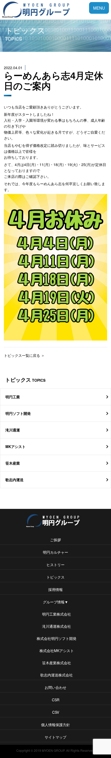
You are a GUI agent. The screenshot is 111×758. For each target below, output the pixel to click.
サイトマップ (55, 737)
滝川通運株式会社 (55, 626)
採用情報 (55, 589)
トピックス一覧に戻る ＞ (24, 355)
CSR (55, 699)
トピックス (55, 577)
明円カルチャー (55, 552)
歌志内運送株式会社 (55, 674)
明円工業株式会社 (55, 614)
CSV (55, 712)
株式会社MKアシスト (55, 650)
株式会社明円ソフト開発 (55, 638)
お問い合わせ (55, 687)
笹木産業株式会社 (55, 662)
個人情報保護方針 (55, 724)
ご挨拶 (55, 539)
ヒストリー (55, 564)
